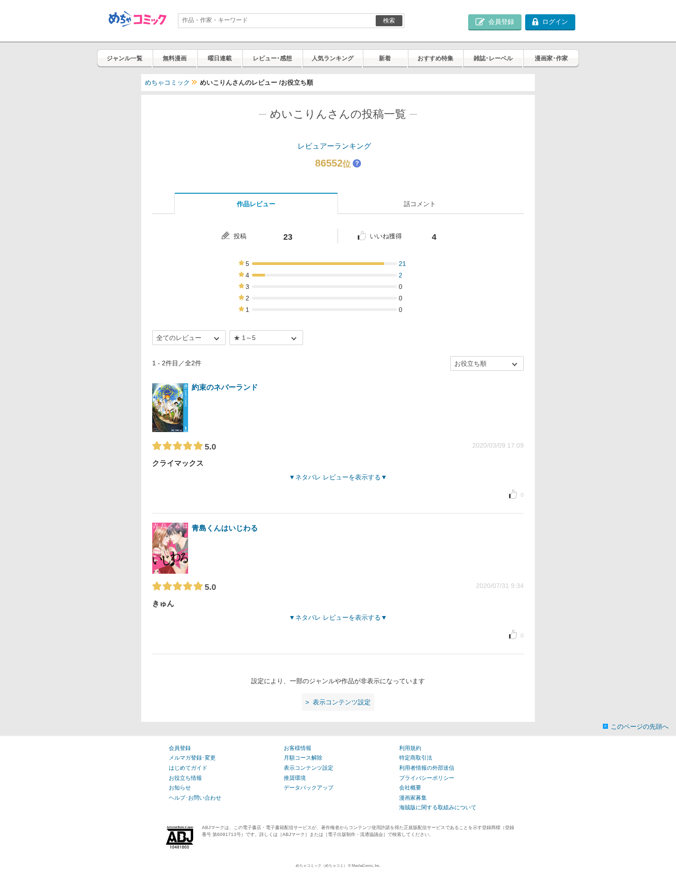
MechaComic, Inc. (366, 866)
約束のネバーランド (225, 387)
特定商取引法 (415, 758)
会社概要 (410, 787)
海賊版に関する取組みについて (437, 807)
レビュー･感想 (272, 58)
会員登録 (180, 748)
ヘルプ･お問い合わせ (195, 798)
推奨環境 (295, 778)
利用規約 (410, 748)
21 (402, 263)
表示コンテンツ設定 (308, 768)
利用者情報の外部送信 (426, 768)
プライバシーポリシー (426, 778)
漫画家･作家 (551, 58)
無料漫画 (175, 58)
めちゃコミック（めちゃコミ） (321, 866)
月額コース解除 (303, 758)
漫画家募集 (413, 798)
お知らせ (180, 787)
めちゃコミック (167, 82)
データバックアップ (308, 787)
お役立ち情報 (185, 778)
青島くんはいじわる (225, 528)
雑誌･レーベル (493, 58)
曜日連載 (220, 58)
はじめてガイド (188, 768)
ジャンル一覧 (125, 58)
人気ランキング (333, 58)
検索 (389, 20)
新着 (385, 58)
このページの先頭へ (640, 726)
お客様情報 (297, 748)
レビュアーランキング (334, 146)
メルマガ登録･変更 (192, 758)
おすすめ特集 (435, 58)
